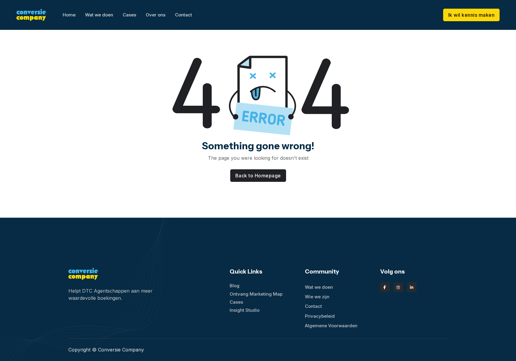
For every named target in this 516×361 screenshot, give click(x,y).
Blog (234, 285)
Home (69, 15)
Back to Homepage (258, 176)
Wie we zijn (317, 296)
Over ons (155, 15)
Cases (129, 15)
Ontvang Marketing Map (256, 294)
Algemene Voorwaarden (331, 325)
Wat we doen (99, 15)
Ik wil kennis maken (471, 15)
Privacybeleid (320, 316)
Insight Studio (244, 310)
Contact (183, 15)
